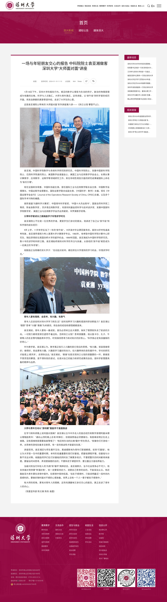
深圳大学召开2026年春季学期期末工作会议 (140, 83)
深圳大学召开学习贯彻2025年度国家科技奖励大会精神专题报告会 (140, 79)
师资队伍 (95, 6)
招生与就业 (126, 6)
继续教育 (44, 546)
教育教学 (102, 6)
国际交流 (58, 530)
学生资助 (72, 554)
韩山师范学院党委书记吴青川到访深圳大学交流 (140, 99)
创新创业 (88, 534)
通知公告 (83, 30)
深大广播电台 (103, 558)
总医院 (101, 538)
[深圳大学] (21, 5)
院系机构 (88, 6)
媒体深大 (98, 30)
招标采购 (102, 546)
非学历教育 (45, 550)
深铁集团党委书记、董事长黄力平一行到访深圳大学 (140, 91)
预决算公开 (103, 530)
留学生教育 (45, 542)
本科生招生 (73, 530)
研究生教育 (45, 538)
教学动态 (44, 530)
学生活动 (88, 542)
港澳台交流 (59, 534)
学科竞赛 (88, 538)
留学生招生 (73, 538)
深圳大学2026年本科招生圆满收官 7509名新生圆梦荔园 (140, 64)
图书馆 (101, 534)
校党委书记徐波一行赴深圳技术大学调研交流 (140, 67)
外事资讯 (58, 538)
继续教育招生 (74, 542)
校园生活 (134, 6)
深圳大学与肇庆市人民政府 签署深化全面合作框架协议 (140, 95)
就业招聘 (72, 550)
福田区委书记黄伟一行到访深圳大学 (140, 75)
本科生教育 (45, 534)
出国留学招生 (74, 546)
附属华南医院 (103, 542)
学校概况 (80, 6)
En (153, 5)
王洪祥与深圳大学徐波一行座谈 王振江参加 (140, 71)
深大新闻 (69, 30)
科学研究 (110, 6)
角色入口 (141, 6)
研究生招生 (73, 534)
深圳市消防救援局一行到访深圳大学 (140, 87)
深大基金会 (103, 550)
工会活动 (88, 530)
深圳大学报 (103, 554)
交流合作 (117, 6)
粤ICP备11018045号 (36, 580)
